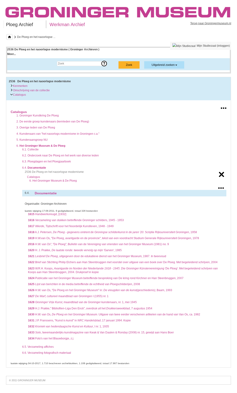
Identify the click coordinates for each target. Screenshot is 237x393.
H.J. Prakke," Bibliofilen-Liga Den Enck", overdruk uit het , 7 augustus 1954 (90, 308)
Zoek (15, 63)
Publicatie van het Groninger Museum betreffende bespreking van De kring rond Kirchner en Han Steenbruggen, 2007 (106, 278)
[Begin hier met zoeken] (9, 37)
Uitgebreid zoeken (163, 65)
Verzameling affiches (38, 346)
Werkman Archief (67, 24)
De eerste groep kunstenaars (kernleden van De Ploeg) (52, 121)
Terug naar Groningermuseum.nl (210, 23)
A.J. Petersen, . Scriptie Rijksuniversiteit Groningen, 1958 (112, 232)
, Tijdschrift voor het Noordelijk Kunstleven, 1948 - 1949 (71, 226)
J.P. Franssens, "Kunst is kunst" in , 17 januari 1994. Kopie (79, 320)
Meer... (11, 54)
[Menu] (223, 107)
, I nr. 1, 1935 (68, 326)
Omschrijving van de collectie (31, 90)
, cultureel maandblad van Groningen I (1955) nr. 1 (68, 296)
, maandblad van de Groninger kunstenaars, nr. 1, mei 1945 (82, 302)
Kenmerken (20, 86)
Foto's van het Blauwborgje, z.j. (51, 338)
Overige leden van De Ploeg (35, 127)
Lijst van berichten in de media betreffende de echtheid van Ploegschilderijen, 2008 (84, 284)
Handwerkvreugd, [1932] (47, 214)
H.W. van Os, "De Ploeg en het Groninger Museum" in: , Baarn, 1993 (100, 290)
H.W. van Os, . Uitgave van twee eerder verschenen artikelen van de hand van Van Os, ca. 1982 (114, 314)
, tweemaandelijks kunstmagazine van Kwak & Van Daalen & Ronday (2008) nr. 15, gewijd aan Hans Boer (101, 332)
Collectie (30, 149)
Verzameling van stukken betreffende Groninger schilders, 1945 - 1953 (76, 220)
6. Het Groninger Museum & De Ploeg (53, 180)
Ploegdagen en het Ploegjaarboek (46, 161)
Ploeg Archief (19, 24)
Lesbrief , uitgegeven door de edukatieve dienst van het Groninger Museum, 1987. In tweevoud (97, 256)
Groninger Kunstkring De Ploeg (37, 115)
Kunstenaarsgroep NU (32, 139)
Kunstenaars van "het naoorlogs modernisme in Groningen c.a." (57, 133)
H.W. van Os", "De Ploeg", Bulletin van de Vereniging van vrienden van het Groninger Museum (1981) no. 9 (98, 244)
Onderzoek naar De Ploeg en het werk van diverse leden (60, 155)
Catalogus (19, 94)
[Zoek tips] (104, 63)
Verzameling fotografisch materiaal (46, 352)
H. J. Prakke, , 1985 (75, 250)
